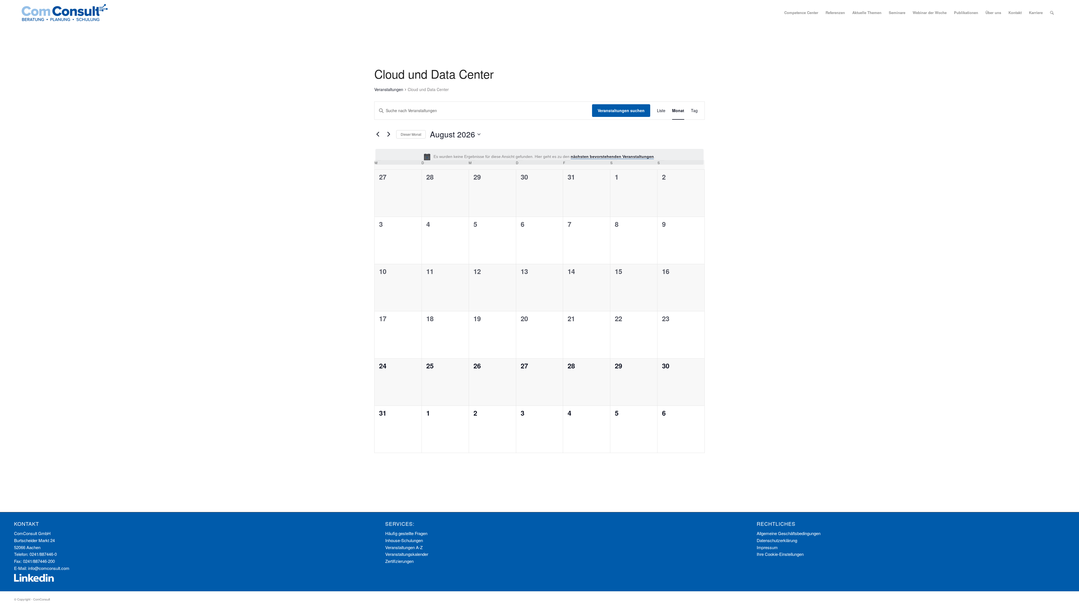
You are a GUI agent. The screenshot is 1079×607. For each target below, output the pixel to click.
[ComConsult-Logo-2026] (65, 12)
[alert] (539, 157)
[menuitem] (801, 12)
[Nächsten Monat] (388, 134)
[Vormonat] (377, 134)
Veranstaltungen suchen (621, 110)
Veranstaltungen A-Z (404, 547)
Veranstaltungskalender (406, 554)
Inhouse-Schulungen (404, 540)
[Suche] (1051, 12)
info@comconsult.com (48, 568)
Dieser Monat (411, 134)
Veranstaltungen (388, 89)
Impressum (767, 547)
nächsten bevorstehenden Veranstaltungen (612, 156)
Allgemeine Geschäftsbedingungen (788, 533)
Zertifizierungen (399, 561)
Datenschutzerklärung (777, 540)
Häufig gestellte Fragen (406, 533)
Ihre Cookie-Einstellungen (780, 554)
